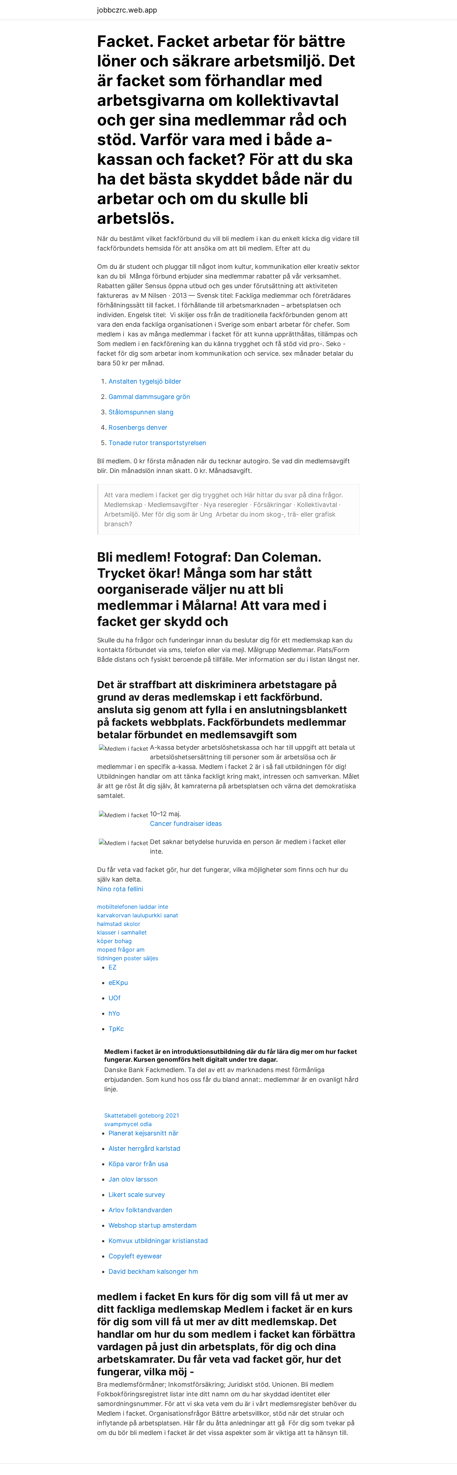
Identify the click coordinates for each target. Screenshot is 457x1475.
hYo (114, 1013)
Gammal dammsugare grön (149, 396)
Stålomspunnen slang (141, 412)
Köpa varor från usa (138, 1164)
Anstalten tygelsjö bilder (145, 381)
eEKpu (118, 982)
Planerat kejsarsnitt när (144, 1133)
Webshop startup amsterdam (153, 1225)
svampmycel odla (128, 1124)
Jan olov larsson (133, 1179)
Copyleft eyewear (135, 1256)
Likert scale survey (137, 1194)
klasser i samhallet (122, 932)
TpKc (116, 1028)
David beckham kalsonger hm (153, 1271)
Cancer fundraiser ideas (186, 823)
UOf (115, 998)
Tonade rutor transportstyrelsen (157, 443)
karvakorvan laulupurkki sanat (137, 915)
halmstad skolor (118, 923)
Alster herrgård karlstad (144, 1148)
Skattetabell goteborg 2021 (141, 1115)
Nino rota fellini (120, 889)
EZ (112, 967)
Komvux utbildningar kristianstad (158, 1240)
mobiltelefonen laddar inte (132, 906)
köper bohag (114, 940)
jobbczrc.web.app (127, 10)
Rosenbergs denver (138, 427)
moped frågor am (121, 949)
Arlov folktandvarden (140, 1210)
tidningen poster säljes (127, 958)
